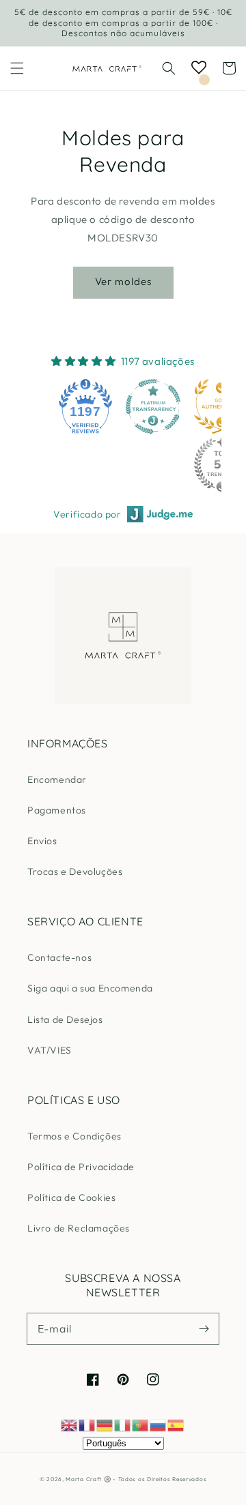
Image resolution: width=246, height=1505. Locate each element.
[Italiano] (123, 1424)
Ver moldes (123, 281)
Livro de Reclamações (78, 1228)
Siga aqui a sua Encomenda (90, 988)
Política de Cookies (71, 1197)
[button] (17, 68)
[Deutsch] (105, 1424)
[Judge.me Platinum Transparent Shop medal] (153, 406)
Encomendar (57, 779)
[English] (70, 1424)
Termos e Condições (74, 1136)
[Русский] (158, 1424)
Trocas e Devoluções (74, 871)
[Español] (176, 1424)
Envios (42, 841)
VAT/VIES (49, 1050)
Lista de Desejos (65, 1019)
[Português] (141, 1424)
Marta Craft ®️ (88, 1479)
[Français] (87, 1424)
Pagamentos (56, 810)
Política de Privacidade (81, 1167)
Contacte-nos (59, 957)
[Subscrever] (204, 1328)
